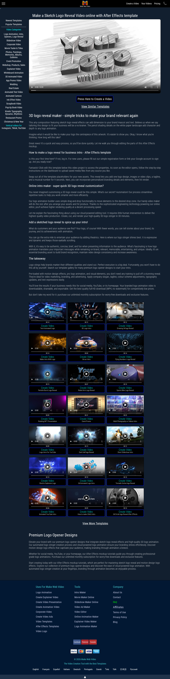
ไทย (107, 669)
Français (46, 669)
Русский (133, 669)
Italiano (67, 669)
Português (88, 669)
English (36, 669)
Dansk (99, 669)
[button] (47, 313)
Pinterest (85, 642)
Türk (114, 669)
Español (56, 669)
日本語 (123, 669)
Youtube (93, 642)
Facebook (77, 642)
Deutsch (77, 669)
